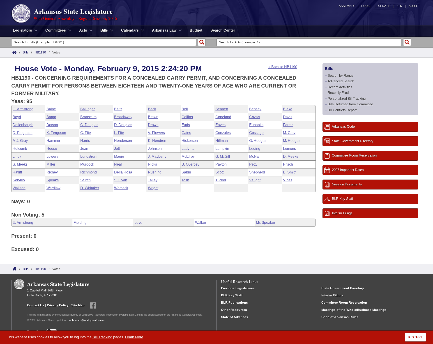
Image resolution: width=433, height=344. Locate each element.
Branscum (88, 117)
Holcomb (20, 148)
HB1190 (40, 52)
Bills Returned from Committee (350, 104)
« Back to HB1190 (282, 67)
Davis (287, 117)
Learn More (134, 337)
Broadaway (123, 117)
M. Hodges (291, 141)
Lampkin (222, 148)
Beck (152, 109)
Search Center (222, 30)
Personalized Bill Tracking (347, 98)
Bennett (221, 109)
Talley (152, 180)
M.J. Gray (20, 141)
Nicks (152, 164)
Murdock (87, 164)
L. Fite (119, 133)
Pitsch (288, 164)
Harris (85, 141)
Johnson (155, 148)
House (366, 6)
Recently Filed (338, 93)
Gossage (256, 133)
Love (138, 222)
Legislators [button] (22, 30)
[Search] (202, 42)
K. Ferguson (56, 133)
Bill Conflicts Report (342, 110)
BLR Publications (234, 302)
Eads (186, 125)
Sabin (186, 172)
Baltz (118, 109)
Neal (118, 164)
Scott (219, 172)
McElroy (188, 156)
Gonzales (223, 133)
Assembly (347, 6)
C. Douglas (89, 125)
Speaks (52, 180)
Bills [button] (104, 30)
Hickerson (190, 141)
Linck (17, 156)
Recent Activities (340, 87)
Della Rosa (123, 172)
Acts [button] (83, 30)
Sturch (85, 180)
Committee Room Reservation (344, 302)
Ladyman (189, 148)
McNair (255, 156)
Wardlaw (53, 188)
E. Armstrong (23, 222)
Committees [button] (55, 30)
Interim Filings (332, 295)
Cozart (254, 117)
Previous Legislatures (238, 288)
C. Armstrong (23, 109)
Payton (221, 164)
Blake (287, 109)
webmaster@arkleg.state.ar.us (86, 320)
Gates (186, 133)
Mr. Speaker (265, 222)
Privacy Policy (58, 305)
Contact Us (35, 305)
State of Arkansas (234, 317)
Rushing (154, 172)
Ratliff (17, 172)
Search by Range (340, 75)
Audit (413, 6)
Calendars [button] (130, 30)
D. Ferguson (22, 133)
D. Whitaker (89, 188)
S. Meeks (20, 164)
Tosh (185, 180)
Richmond (88, 172)
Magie (119, 156)
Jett (117, 148)
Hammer (53, 141)
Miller (50, 164)
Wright (153, 188)
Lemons (289, 148)
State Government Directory (342, 288)
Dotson (52, 125)
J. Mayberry (157, 156)
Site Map (78, 305)
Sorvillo (19, 180)
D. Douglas (123, 125)
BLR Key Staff (231, 295)
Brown (153, 117)
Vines (287, 180)
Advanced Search (341, 81)
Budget (196, 30)
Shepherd (257, 172)
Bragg (51, 117)
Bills (25, 52)
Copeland (223, 117)
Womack (121, 188)
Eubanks (256, 125)
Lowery (52, 156)
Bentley (255, 109)
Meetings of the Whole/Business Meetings (354, 310)
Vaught (254, 180)
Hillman (221, 141)
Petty (253, 164)
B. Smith (290, 172)
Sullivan (120, 180)
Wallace (19, 188)
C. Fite (85, 133)
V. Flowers (156, 133)
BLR (399, 6)
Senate (384, 6)
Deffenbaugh (23, 125)
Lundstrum (88, 156)
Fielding (80, 222)
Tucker (220, 180)
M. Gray (289, 133)
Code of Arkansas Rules (339, 317)
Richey (52, 172)
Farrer (288, 125)
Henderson (123, 141)
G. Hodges (257, 141)
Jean (84, 148)
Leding (254, 148)
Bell (185, 109)
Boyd (17, 117)
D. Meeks (290, 156)
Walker (200, 222)
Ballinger (87, 109)
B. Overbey (190, 164)
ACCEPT (415, 337)
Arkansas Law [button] (164, 30)
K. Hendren (157, 141)
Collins (187, 117)
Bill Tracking (102, 337)
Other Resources (234, 310)
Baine (51, 109)
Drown (153, 125)
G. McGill (222, 156)
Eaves (220, 125)
